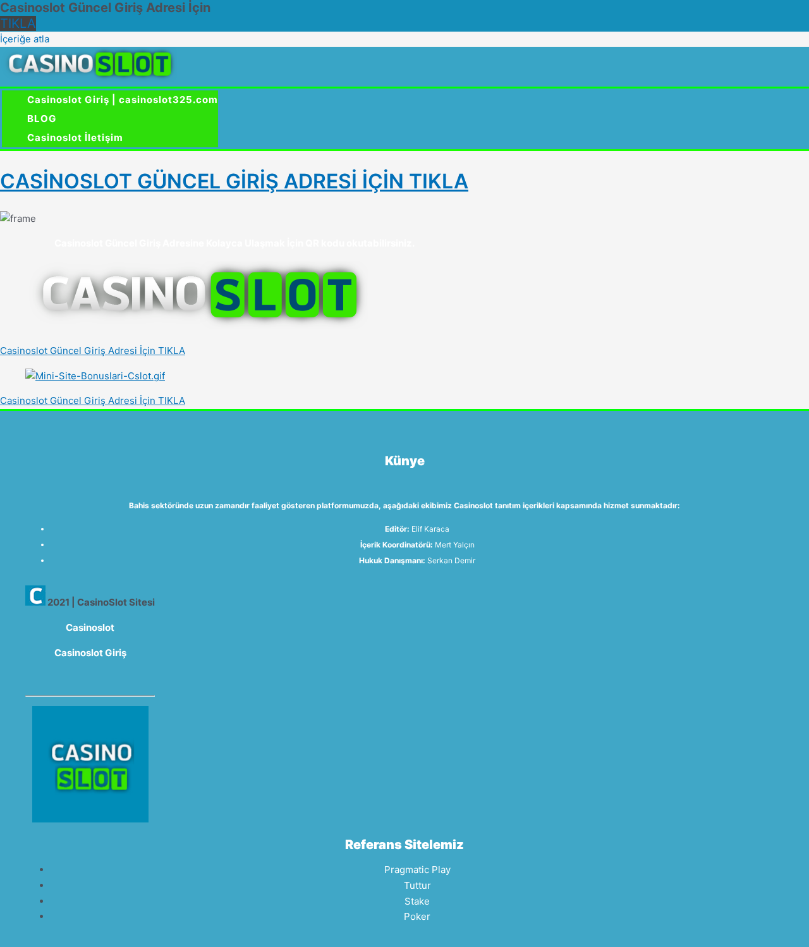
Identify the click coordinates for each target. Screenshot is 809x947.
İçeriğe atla (24, 39)
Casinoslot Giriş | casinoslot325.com (122, 100)
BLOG (41, 119)
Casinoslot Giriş (90, 653)
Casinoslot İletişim (75, 137)
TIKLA (18, 23)
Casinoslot (90, 627)
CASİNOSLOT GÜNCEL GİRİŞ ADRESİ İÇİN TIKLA (234, 181)
